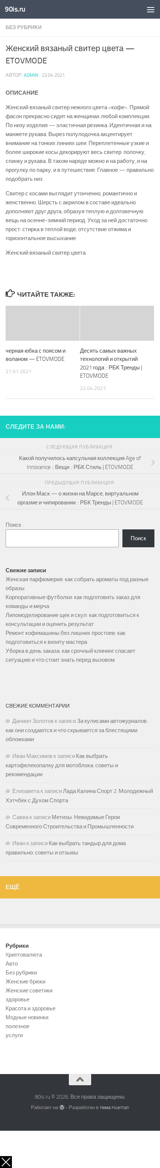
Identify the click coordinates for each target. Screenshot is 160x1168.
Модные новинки (27, 1017)
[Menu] (150, 9)
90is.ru (15, 9)
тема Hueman (114, 1107)
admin (31, 75)
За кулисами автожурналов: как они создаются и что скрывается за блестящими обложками (77, 730)
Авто (12, 963)
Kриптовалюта (24, 954)
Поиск (13, 525)
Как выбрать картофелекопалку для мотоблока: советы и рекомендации (62, 765)
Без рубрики (24, 27)
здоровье (17, 999)
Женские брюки (25, 981)
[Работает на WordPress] (61, 1107)
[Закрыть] (6, 1162)
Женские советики (29, 990)
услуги (14, 1035)
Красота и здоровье (30, 1008)
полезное (17, 1026)
